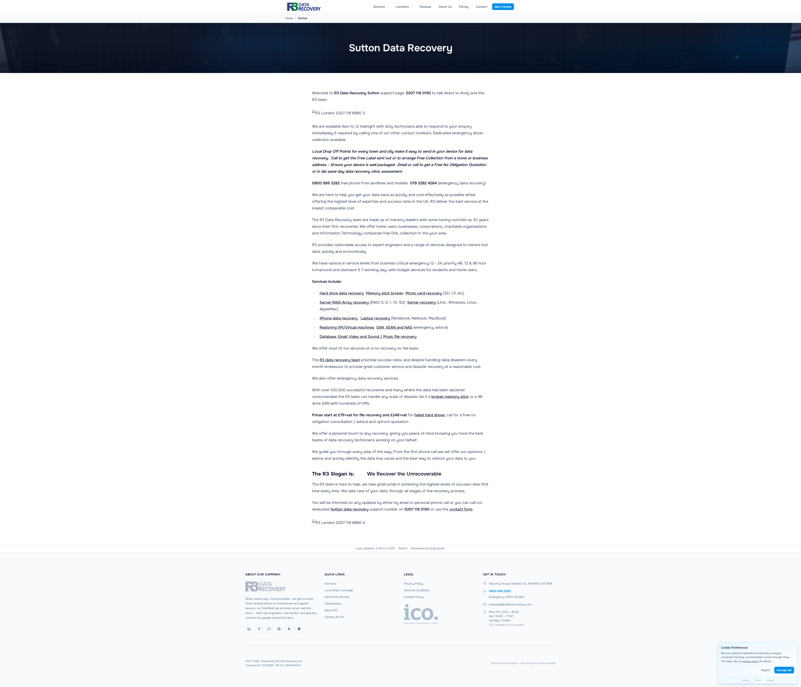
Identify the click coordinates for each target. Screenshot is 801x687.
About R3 (331, 610)
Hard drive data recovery (342, 293)
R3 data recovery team (340, 360)
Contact (481, 7)
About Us (445, 7)
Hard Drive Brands (337, 597)
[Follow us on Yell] (299, 629)
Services (379, 7)
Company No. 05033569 (259, 665)
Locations (402, 7)
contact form (460, 509)
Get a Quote (503, 7)
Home (289, 18)
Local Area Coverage (339, 590)
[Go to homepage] (281, 586)
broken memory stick (450, 396)
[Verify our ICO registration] (440, 614)
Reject (765, 670)
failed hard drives (429, 415)
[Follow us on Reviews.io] (289, 629)
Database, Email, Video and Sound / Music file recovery (368, 336)
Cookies (770, 680)
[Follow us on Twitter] (269, 629)
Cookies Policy (413, 597)
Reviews (425, 7)
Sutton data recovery (350, 509)
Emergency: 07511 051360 (506, 597)
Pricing (464, 7)
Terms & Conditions (416, 590)
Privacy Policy (413, 583)
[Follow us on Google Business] (279, 629)
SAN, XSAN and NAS (394, 327)
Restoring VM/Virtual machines (347, 327)
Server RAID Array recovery (344, 302)
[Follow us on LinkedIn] (249, 629)
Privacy (745, 680)
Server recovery (421, 302)
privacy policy (751, 661)
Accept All (784, 670)
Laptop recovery (375, 318)
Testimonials (333, 603)
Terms (757, 680)
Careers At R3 (334, 617)
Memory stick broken (384, 293)
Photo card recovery (424, 293)
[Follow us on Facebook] (259, 629)
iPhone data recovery (339, 318)
